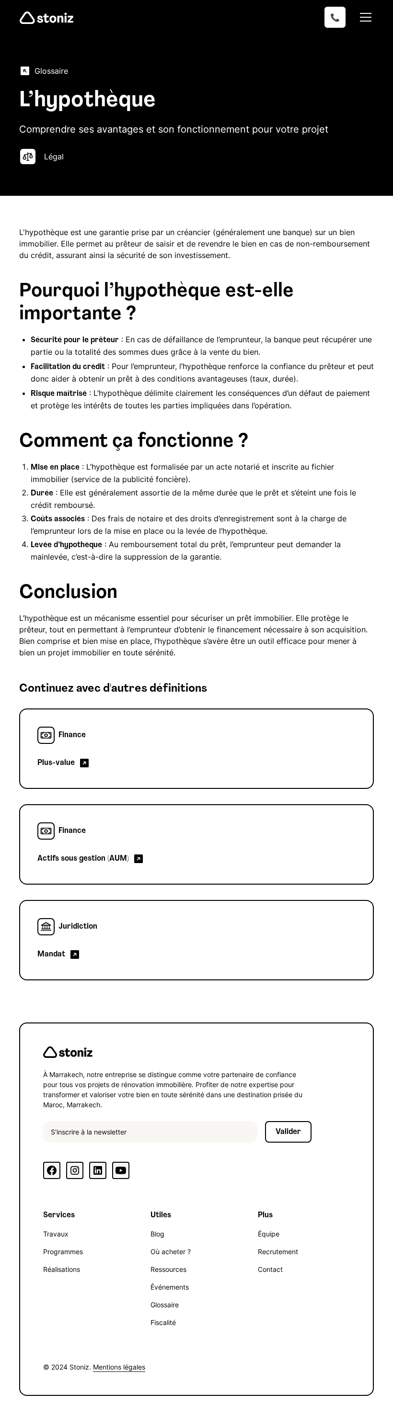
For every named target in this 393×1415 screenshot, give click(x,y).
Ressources (168, 1269)
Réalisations (61, 1269)
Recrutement (278, 1251)
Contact (270, 1269)
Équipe (268, 1234)
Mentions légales (119, 1367)
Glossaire (164, 1305)
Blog (157, 1234)
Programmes (63, 1251)
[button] (363, 17)
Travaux (56, 1234)
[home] (46, 17)
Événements (169, 1287)
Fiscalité (163, 1322)
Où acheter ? (170, 1251)
